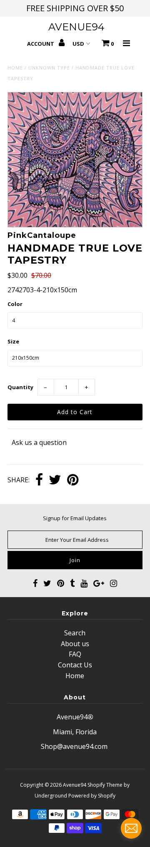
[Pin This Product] (72, 480)
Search (74, 632)
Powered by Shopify (91, 795)
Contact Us (75, 664)
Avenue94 (76, 27)
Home (15, 67)
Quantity (20, 387)
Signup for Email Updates (75, 518)
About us (75, 643)
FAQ (75, 654)
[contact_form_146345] (131, 828)
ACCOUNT (41, 43)
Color (15, 304)
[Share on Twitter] (55, 480)
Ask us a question (39, 442)
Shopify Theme (105, 784)
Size (13, 341)
